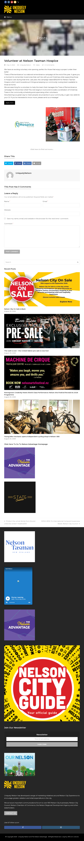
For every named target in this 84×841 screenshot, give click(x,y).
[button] (8, 17)
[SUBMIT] (77, 262)
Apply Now (10, 103)
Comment (8, 224)
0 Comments (49, 65)
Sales (38, 65)
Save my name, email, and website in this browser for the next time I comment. (38, 219)
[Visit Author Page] (10, 175)
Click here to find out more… (42, 149)
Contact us (11, 813)
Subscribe (42, 744)
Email (45, 201)
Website (7, 210)
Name (7, 201)
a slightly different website (70, 837)
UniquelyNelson (25, 65)
